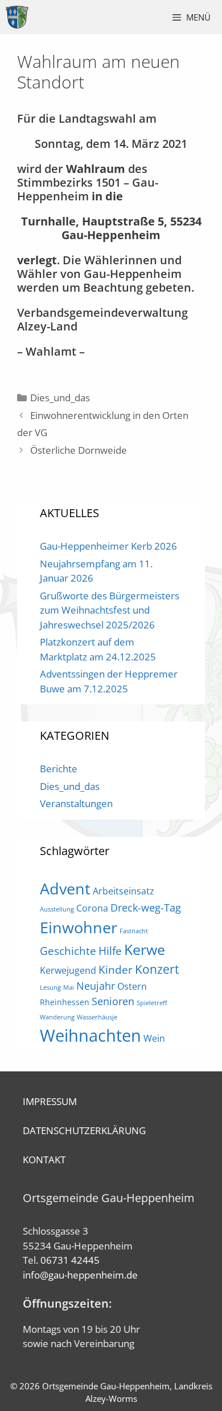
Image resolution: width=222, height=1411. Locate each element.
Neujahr (95, 986)
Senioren (113, 1001)
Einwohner (78, 927)
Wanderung (57, 1017)
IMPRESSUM (50, 1101)
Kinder (115, 969)
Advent (65, 888)
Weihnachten (90, 1035)
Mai (68, 987)
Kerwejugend (68, 970)
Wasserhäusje (97, 1017)
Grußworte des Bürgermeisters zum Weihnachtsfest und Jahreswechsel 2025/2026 (109, 610)
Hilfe (110, 950)
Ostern (132, 986)
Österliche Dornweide (78, 450)
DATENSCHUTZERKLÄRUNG (84, 1130)
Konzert (157, 969)
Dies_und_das (60, 397)
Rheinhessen (64, 1002)
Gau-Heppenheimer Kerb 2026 (108, 546)
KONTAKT (44, 1159)
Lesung (50, 987)
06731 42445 (70, 1260)
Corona (92, 908)
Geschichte (68, 950)
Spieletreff (152, 1003)
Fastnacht (134, 931)
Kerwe (144, 949)
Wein (154, 1038)
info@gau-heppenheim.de (80, 1274)
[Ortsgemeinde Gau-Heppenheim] (17, 17)
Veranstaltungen (76, 803)
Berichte (58, 768)
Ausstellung (57, 909)
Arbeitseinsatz (123, 891)
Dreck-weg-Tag (145, 907)
